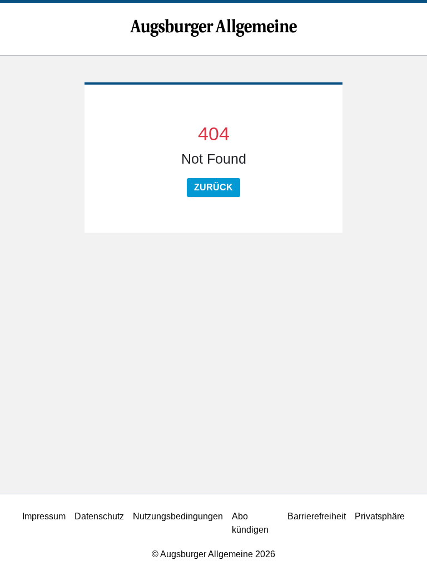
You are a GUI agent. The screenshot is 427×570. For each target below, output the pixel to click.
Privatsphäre (380, 516)
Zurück (213, 187)
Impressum (44, 516)
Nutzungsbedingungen (178, 516)
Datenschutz (99, 516)
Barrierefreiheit (316, 516)
